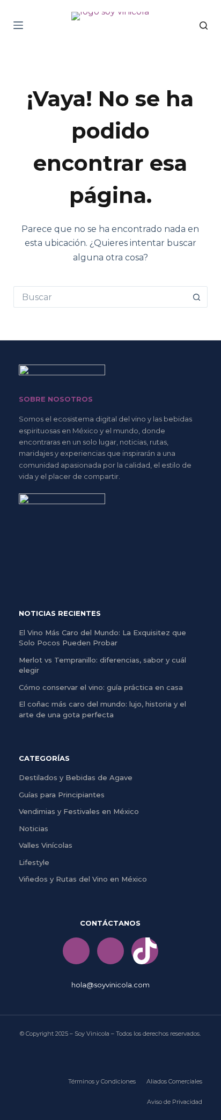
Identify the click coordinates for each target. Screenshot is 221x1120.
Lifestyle (34, 862)
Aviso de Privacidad (174, 1102)
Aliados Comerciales (174, 1081)
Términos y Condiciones (102, 1081)
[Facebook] (76, 950)
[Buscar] (204, 25)
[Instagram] (110, 950)
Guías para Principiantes (62, 794)
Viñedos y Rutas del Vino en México (83, 879)
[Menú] (18, 25)
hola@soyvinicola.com (110, 984)
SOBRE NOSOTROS (56, 399)
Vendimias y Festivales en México (79, 811)
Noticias (33, 828)
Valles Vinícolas (45, 845)
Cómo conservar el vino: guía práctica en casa (101, 687)
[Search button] (197, 297)
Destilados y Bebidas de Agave (75, 777)
